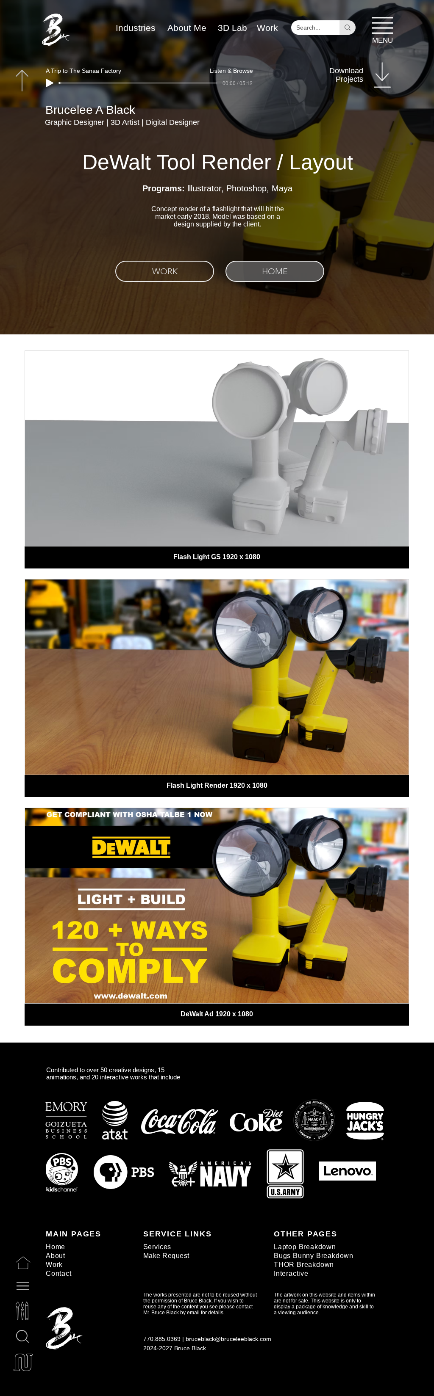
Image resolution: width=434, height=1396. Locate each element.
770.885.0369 (162, 1338)
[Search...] (347, 27)
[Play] (49, 83)
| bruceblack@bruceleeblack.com (226, 1338)
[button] (232, 28)
